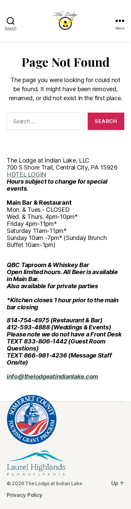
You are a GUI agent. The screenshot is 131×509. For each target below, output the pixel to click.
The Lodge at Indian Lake (53, 483)
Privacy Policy (24, 495)
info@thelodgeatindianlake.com (52, 376)
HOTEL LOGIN (26, 174)
